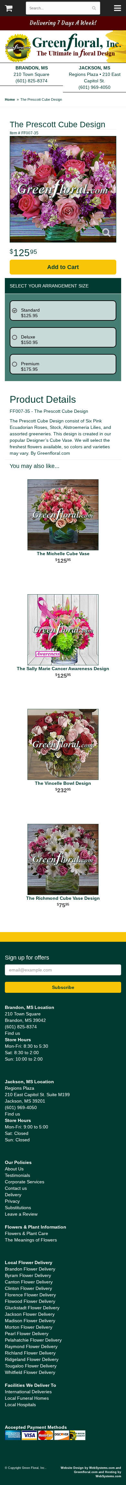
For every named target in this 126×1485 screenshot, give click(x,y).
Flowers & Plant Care (26, 1233)
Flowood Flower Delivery (30, 1301)
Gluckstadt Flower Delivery (32, 1307)
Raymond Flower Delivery (31, 1346)
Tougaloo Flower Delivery (31, 1365)
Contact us (16, 1188)
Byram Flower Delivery (28, 1275)
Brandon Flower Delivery (30, 1269)
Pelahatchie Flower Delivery (33, 1340)
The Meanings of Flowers (31, 1239)
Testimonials (17, 1175)
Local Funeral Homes (27, 1398)
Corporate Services (24, 1181)
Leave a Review (21, 1214)
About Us (14, 1168)
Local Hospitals (20, 1404)
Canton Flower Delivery (29, 1281)
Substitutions (18, 1207)
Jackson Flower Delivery (30, 1314)
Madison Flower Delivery (30, 1320)
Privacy (12, 1201)
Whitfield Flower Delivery (30, 1372)
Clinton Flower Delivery (28, 1288)
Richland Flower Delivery (30, 1352)
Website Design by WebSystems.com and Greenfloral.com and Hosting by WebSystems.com (91, 1472)
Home (10, 99)
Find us (12, 1033)
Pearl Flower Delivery (26, 1333)
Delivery (13, 1194)
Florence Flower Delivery (30, 1294)
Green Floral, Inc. (63, 48)
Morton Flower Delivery (28, 1327)
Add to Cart (63, 267)
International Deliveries (28, 1391)
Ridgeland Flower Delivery (31, 1359)
